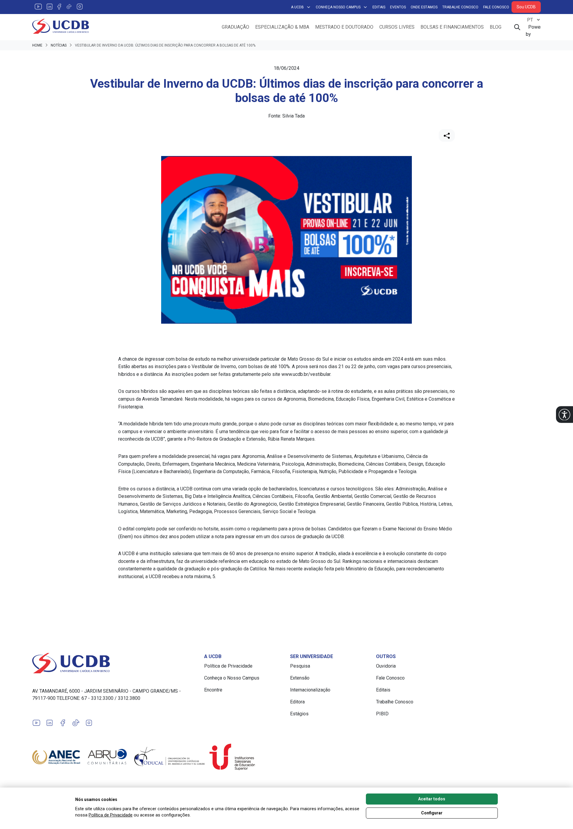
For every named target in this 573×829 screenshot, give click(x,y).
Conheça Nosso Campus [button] (338, 7)
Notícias (59, 45)
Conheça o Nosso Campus (231, 678)
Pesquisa (300, 666)
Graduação (235, 27)
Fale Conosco (496, 7)
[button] (564, 414)
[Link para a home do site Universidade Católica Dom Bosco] (114, 663)
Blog (495, 27)
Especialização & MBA (282, 27)
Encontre (213, 690)
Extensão (299, 678)
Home (37, 45)
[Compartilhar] (447, 135)
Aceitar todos (431, 798)
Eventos (398, 7)
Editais (378, 7)
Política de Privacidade (228, 666)
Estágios (299, 714)
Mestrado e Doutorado (344, 27)
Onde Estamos (424, 7)
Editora (297, 702)
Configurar (432, 813)
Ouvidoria (386, 666)
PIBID (382, 714)
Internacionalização (310, 690)
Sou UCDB (526, 6)
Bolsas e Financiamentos (452, 27)
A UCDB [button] (297, 7)
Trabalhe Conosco (460, 7)
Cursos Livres (397, 27)
